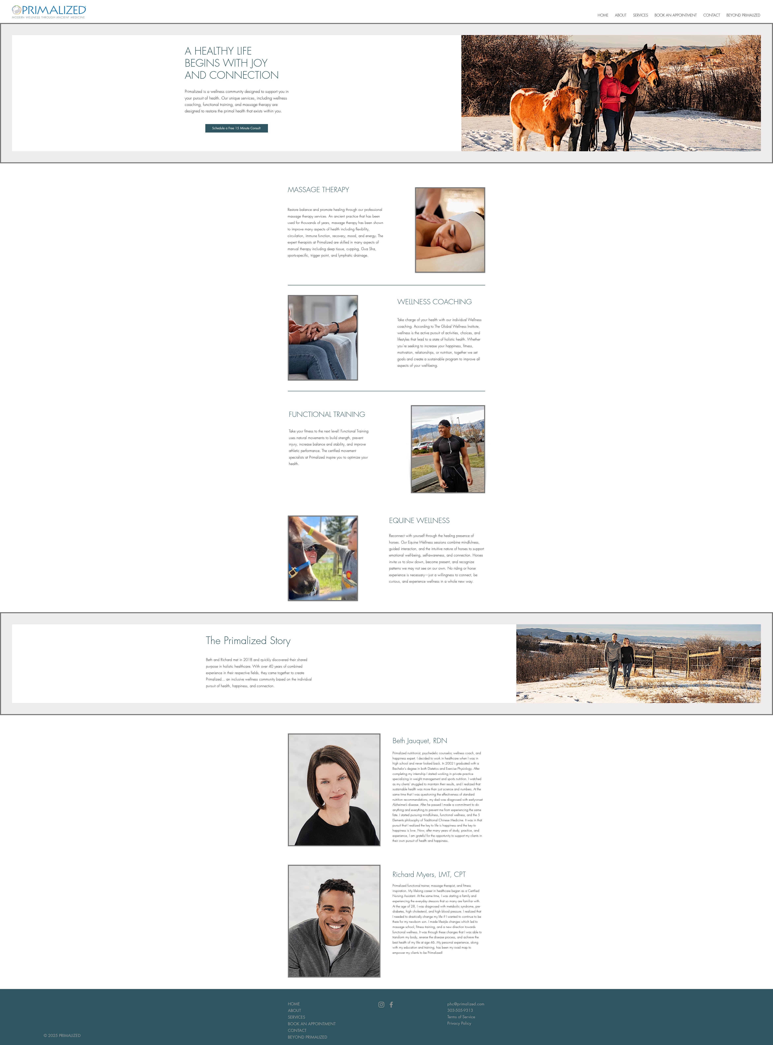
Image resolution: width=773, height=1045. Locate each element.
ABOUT (294, 1010)
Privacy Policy (459, 1023)
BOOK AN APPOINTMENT (304, 1023)
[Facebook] (391, 1005)
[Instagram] (381, 1005)
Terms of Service (461, 1016)
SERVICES (296, 1017)
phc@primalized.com (465, 1004)
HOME (294, 1004)
